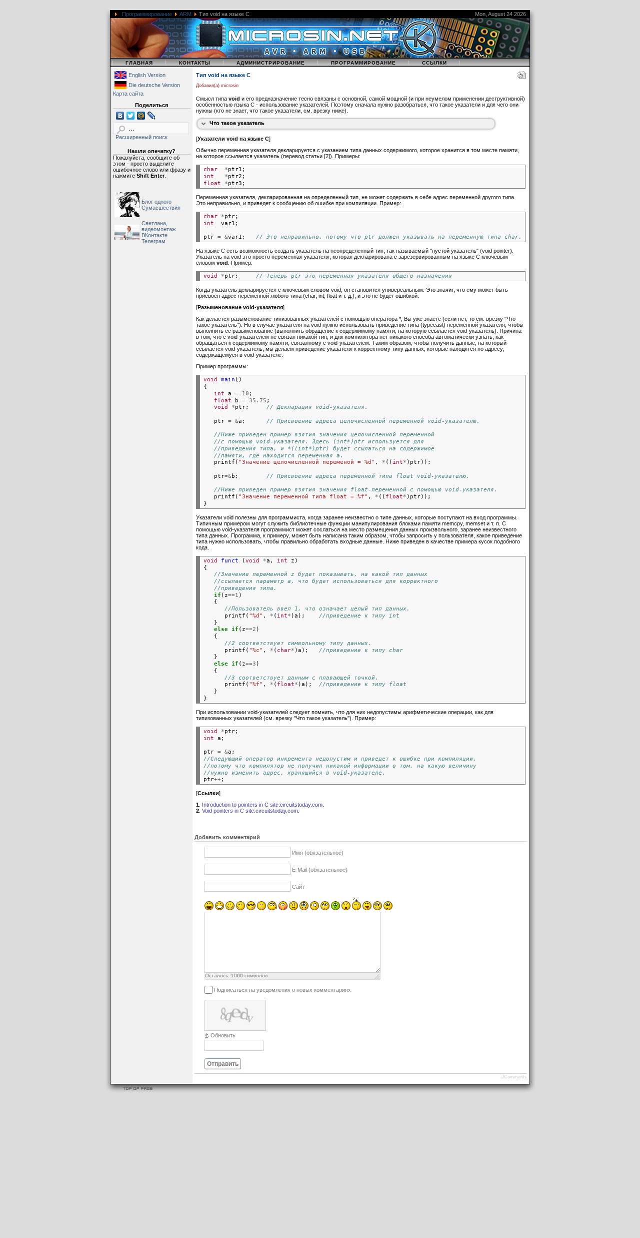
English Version (147, 75)
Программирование (147, 14)
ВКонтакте (155, 235)
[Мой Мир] (141, 115)
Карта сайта (128, 94)
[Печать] (522, 77)
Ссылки (434, 63)
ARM (186, 14)
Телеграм (154, 241)
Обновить (223, 1035)
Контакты (194, 63)
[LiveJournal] (151, 115)
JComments (514, 1076)
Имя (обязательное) (318, 853)
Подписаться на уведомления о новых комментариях (282, 990)
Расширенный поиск (142, 137)
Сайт (298, 887)
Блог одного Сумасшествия (161, 205)
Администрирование (270, 63)
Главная (139, 63)
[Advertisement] (300, 1167)
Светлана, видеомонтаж (159, 226)
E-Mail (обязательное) (320, 870)
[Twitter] (131, 115)
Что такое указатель (237, 123)
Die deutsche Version (154, 85)
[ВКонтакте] (120, 115)
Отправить (222, 1063)
